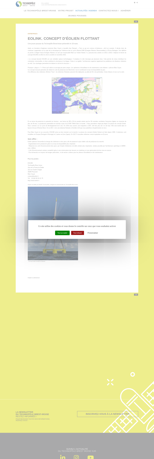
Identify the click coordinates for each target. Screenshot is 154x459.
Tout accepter (62, 233)
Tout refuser (77, 233)
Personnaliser (93, 233)
